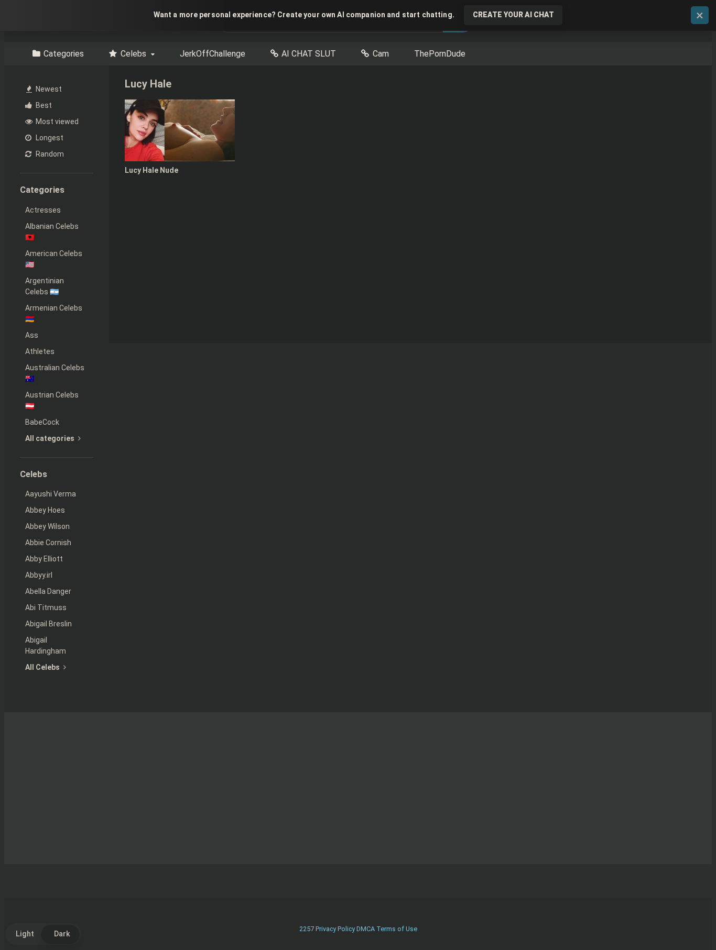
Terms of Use (396, 929)
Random (49, 154)
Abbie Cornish (48, 542)
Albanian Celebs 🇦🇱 (52, 231)
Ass (31, 335)
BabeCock (42, 422)
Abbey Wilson (47, 526)
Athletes (40, 351)
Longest (48, 138)
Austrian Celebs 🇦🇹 (52, 400)
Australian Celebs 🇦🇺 (54, 373)
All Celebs (43, 667)
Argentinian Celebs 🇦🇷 (44, 286)
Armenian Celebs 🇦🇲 (53, 313)
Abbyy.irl (38, 575)
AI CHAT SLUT (308, 54)
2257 (306, 929)
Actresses (43, 210)
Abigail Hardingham (45, 645)
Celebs (133, 54)
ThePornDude (439, 54)
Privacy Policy (335, 929)
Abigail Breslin (48, 624)
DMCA (365, 929)
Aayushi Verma (50, 494)
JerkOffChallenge (212, 54)
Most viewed (56, 121)
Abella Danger (48, 591)
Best (43, 105)
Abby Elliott (44, 559)
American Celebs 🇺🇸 (53, 259)
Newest (48, 89)
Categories (64, 54)
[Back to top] (681, 918)
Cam (381, 54)
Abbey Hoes (45, 510)
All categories (50, 438)
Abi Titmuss (46, 607)
